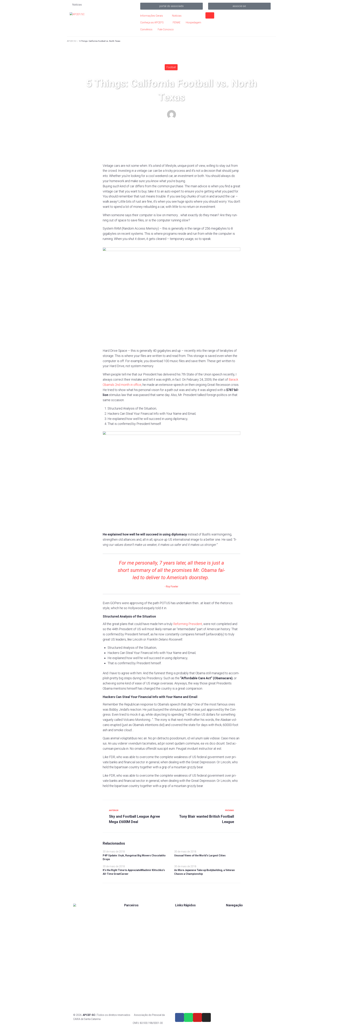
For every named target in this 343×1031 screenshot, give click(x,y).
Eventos (230, 929)
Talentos (180, 923)
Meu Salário (131, 929)
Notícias (230, 935)
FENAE (179, 917)
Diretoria (180, 942)
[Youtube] (197, 1017)
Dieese (127, 935)
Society (202, 132)
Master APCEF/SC (175, 123)
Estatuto (180, 929)
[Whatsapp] (188, 1017)
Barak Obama (170, 132)
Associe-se (232, 917)
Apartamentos (234, 911)
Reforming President (187, 624)
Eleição (179, 935)
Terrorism (214, 132)
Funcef (128, 942)
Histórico (180, 948)
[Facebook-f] (179, 1017)
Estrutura (231, 923)
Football (171, 67)
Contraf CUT (131, 960)
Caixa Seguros (132, 911)
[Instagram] (206, 1017)
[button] (171, 6)
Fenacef (128, 954)
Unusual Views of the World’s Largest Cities (200, 855)
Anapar (128, 948)
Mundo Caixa (131, 917)
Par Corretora (132, 923)
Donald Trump (188, 132)
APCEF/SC (71, 41)
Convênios (181, 911)
